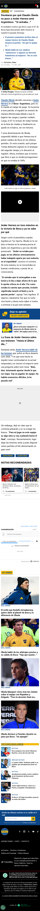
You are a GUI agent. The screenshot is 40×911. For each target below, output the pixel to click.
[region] (20, 544)
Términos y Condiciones (29, 822)
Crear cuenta (34, 526)
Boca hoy (14, 2)
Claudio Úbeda (8, 100)
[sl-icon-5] (38, 831)
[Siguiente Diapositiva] (38, 480)
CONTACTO (25, 841)
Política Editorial (23, 853)
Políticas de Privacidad (8, 853)
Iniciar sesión (25, 526)
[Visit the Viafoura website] (34, 561)
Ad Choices (4, 850)
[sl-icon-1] (19, 831)
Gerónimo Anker (10, 62)
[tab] (9, 541)
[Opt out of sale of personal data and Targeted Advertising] (3, 907)
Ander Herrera (8, 456)
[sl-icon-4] (33, 831)
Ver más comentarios (19, 316)
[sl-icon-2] (24, 831)
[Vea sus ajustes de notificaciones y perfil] (37, 541)
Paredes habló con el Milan (28, 2)
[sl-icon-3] (28, 831)
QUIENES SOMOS (7, 841)
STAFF (17, 841)
